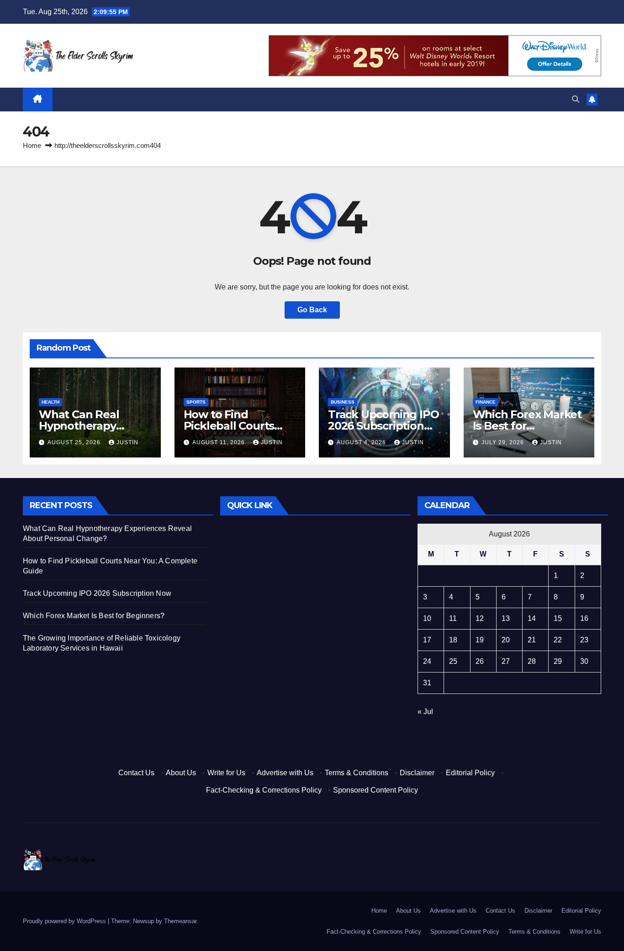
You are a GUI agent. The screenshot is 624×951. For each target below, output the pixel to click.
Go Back (312, 310)
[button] (575, 99)
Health (50, 402)
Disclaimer (417, 773)
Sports (196, 402)
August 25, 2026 (75, 442)
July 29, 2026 (503, 442)
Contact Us (136, 773)
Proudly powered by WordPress (65, 921)
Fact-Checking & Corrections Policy (264, 790)
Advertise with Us (285, 773)
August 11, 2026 (219, 442)
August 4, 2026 (362, 442)
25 (453, 661)
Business (342, 402)
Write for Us (226, 773)
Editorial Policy (470, 773)
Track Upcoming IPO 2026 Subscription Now (383, 426)
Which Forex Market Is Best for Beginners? (527, 426)
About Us (181, 773)
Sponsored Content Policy (375, 790)
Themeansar (180, 921)
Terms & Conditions (356, 773)
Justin (127, 442)
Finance (486, 402)
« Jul (425, 711)
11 (453, 618)
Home (32, 145)
